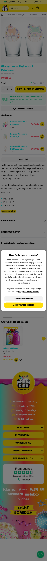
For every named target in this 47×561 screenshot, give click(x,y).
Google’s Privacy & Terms (28, 291)
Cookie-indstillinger (23, 298)
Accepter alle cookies (23, 305)
